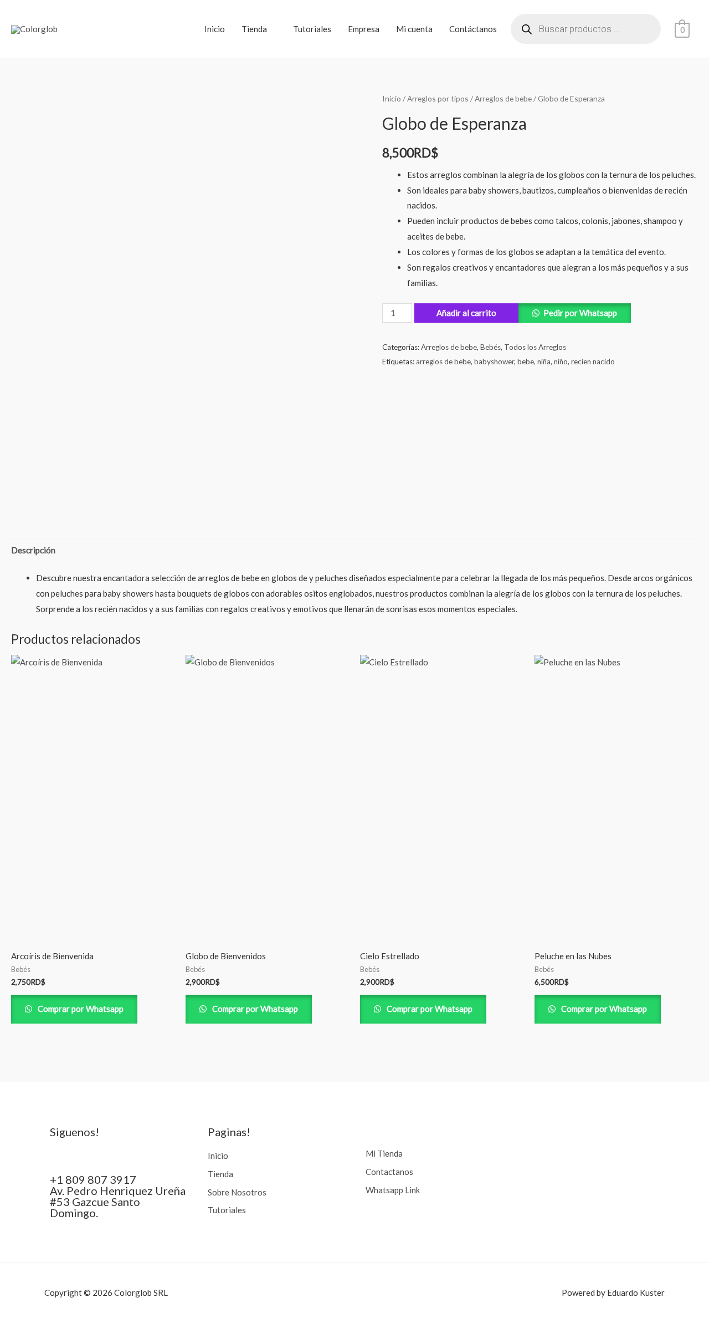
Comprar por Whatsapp (80, 1009)
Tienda (254, 29)
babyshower (494, 361)
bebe (525, 361)
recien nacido (593, 361)
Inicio (214, 29)
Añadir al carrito (466, 313)
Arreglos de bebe (503, 98)
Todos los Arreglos (535, 347)
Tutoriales (312, 29)
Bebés (490, 347)
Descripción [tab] (33, 550)
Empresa (363, 29)
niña (544, 361)
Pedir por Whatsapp (580, 313)
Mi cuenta (414, 29)
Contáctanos (473, 29)
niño (561, 361)
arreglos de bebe (443, 361)
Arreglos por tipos (438, 98)
